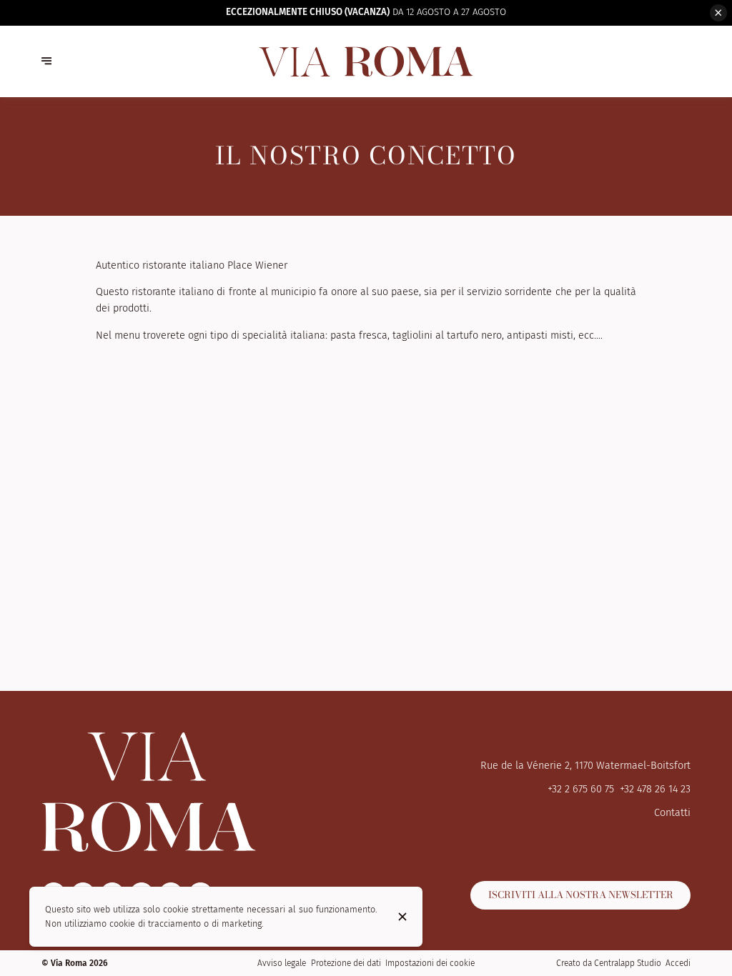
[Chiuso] (402, 916)
